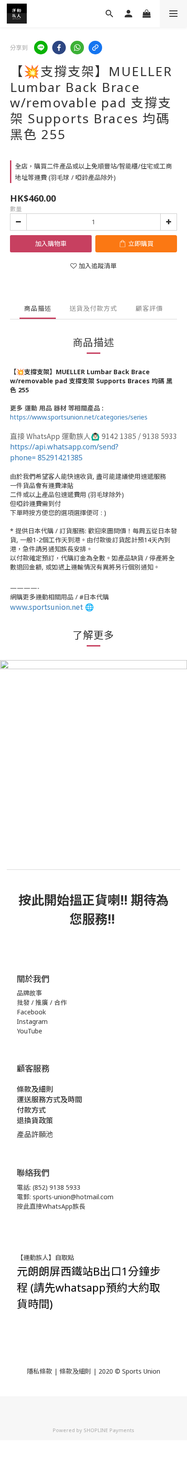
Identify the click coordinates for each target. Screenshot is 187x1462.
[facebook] (59, 47)
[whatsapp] (77, 47)
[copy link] (95, 47)
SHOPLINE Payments (109, 1430)
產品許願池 (35, 1134)
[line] (41, 47)
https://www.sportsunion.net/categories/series (79, 417)
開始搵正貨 (76, 899)
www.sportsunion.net (46, 606)
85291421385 (64, 452)
